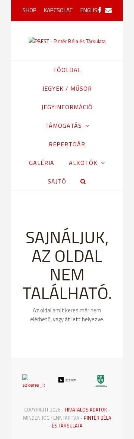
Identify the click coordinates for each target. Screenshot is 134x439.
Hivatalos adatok (86, 409)
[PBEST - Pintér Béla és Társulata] (67, 40)
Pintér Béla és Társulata (81, 421)
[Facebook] (99, 10)
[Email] (108, 10)
